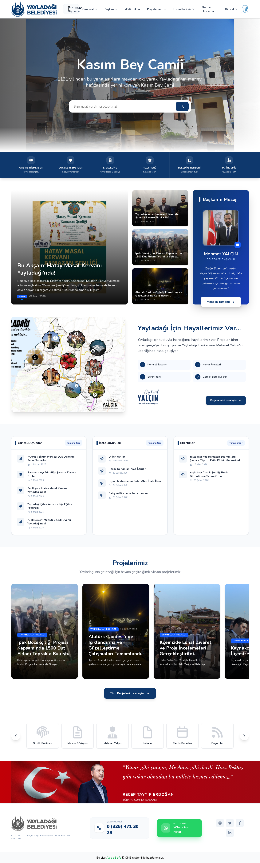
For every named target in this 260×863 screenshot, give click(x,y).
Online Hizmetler (208, 9)
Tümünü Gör (73, 442)
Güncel (229, 9)
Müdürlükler (132, 9)
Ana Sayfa (71, 9)
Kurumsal (88, 9)
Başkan (109, 9)
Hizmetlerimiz (182, 9)
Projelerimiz (155, 9)
